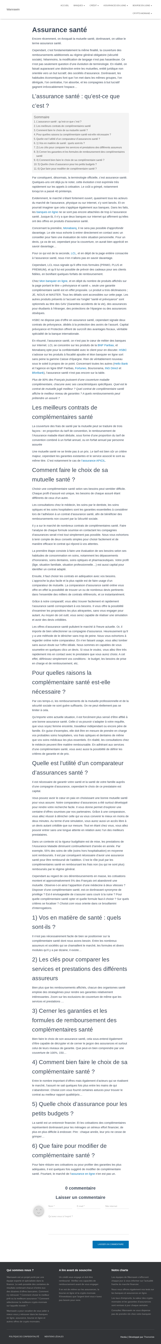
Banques (78, 5)
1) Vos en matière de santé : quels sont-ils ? (60, 143)
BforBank (38, 372)
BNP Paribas (106, 345)
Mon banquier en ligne (53, 281)
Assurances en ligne (114, 5)
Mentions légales (54, 1336)
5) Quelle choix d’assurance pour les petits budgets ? (67, 164)
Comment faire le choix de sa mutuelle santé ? (62, 130)
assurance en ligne (83, 1173)
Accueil (65, 5)
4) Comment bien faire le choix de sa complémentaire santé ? (70, 160)
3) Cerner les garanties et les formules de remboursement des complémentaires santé (80, 153)
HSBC (123, 350)
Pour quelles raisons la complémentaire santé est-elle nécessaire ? (73, 134)
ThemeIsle (149, 1337)
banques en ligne (47, 212)
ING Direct (111, 368)
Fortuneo (80, 368)
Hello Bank (121, 363)
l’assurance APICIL (93, 460)
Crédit (93, 5)
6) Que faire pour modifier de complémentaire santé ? (67, 168)
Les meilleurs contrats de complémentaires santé (63, 126)
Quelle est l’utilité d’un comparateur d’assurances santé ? (68, 138)
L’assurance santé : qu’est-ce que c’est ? (58, 121)
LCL (73, 253)
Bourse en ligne (141, 5)
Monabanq (70, 228)
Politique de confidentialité (24, 1336)
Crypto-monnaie (141, 13)
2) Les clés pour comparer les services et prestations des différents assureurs (79, 147)
